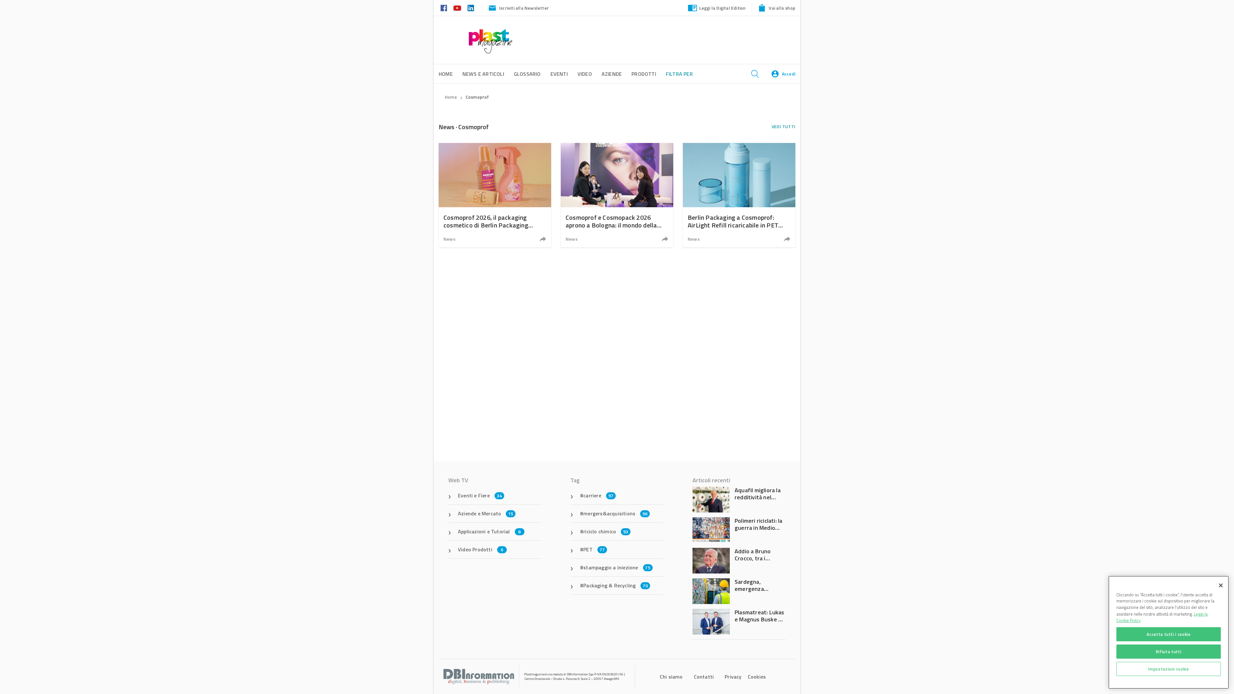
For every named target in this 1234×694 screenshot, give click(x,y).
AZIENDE (612, 74)
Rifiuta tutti (1169, 651)
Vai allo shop (782, 7)
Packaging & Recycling (615, 585)
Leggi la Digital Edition (722, 7)
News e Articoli (483, 74)
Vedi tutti (783, 126)
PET (594, 549)
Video (584, 74)
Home (451, 96)
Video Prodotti (480, 549)
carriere (598, 495)
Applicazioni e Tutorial (489, 531)
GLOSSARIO (527, 74)
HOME (446, 74)
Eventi (559, 74)
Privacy (733, 677)
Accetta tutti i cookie (1168, 634)
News (449, 239)
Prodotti (643, 74)
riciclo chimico (605, 531)
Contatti (704, 677)
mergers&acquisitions (615, 513)
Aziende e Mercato (486, 513)
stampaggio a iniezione (616, 567)
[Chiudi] (1221, 585)
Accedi (788, 73)
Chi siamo (671, 677)
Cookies (757, 677)
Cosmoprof (477, 96)
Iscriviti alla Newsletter (524, 7)
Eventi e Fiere (480, 495)
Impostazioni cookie (1168, 669)
